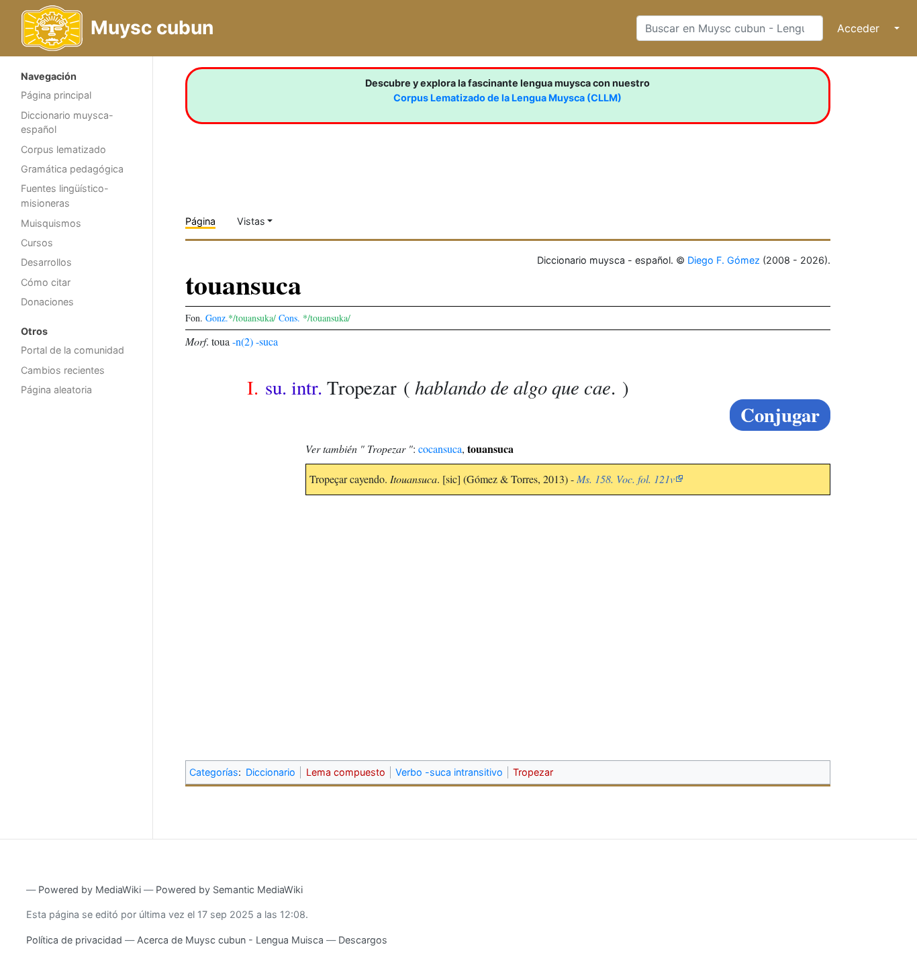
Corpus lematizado (63, 149)
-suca (267, 341)
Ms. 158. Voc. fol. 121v (626, 479)
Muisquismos (51, 223)
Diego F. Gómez (723, 260)
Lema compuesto (345, 772)
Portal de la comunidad (72, 350)
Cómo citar (45, 282)
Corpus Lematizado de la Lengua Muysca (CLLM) (507, 97)
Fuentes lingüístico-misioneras (65, 196)
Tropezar (533, 772)
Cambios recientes (63, 370)
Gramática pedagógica (72, 168)
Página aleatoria (56, 389)
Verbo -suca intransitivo (449, 772)
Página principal (56, 95)
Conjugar (780, 415)
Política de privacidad (74, 940)
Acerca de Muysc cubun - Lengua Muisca (230, 940)
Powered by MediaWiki (89, 889)
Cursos (37, 242)
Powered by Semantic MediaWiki (229, 889)
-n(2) (242, 341)
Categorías (213, 772)
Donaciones (47, 301)
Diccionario (270, 772)
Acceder (858, 28)
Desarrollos (46, 262)
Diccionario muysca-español (67, 122)
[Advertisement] (76, 616)
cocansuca (440, 449)
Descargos (362, 940)
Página (200, 221)
